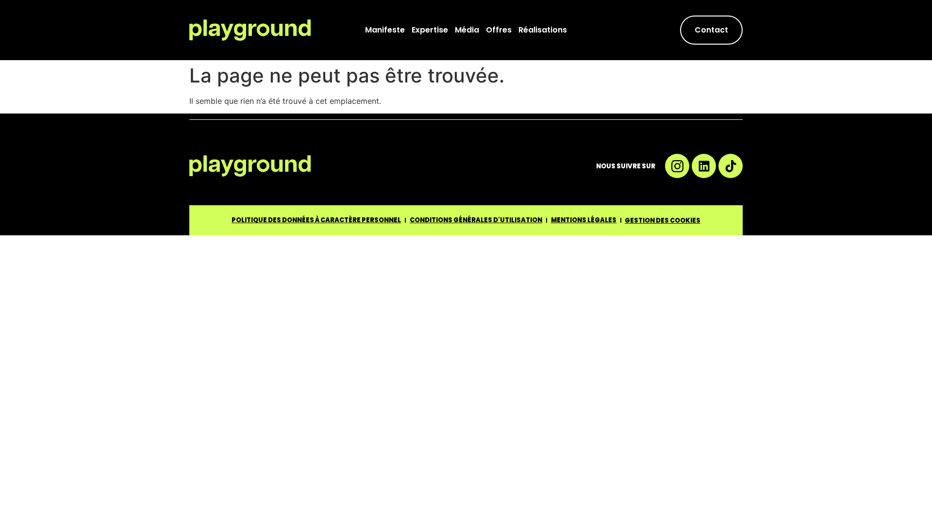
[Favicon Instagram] (677, 166)
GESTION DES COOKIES (662, 220)
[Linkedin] (704, 166)
